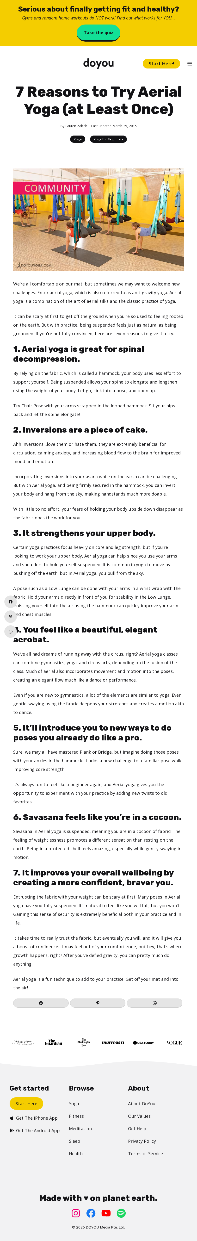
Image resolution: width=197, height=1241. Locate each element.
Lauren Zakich (76, 126)
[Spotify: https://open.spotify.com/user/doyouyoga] (121, 1213)
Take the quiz (98, 32)
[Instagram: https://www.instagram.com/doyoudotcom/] (75, 1213)
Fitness (76, 1116)
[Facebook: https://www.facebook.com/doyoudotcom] (91, 1213)
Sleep (74, 1141)
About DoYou (141, 1103)
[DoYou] (98, 64)
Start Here (26, 1103)
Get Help (137, 1128)
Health (76, 1153)
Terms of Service (145, 1153)
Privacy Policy (142, 1141)
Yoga (78, 139)
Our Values (139, 1116)
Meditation (80, 1128)
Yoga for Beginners (108, 139)
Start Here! (161, 63)
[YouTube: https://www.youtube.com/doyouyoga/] (106, 1213)
